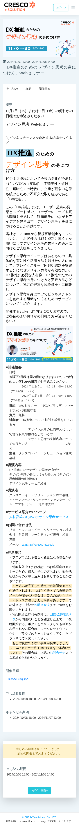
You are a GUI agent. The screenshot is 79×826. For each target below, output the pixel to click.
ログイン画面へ (39, 790)
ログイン (61, 7)
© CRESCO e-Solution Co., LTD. (39, 817)
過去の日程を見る (18, 679)
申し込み (12, 88)
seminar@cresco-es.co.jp (38, 544)
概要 (28, 88)
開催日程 (45, 88)
